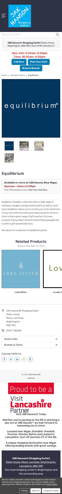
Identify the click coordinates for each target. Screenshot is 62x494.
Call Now (19, 61)
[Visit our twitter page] (10, 359)
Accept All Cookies (51, 490)
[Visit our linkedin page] (17, 359)
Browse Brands (31, 68)
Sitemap (31, 378)
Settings (24, 490)
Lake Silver (21, 292)
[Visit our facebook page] (4, 359)
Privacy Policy (51, 484)
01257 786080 (13, 330)
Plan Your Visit (38, 61)
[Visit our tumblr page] (30, 359)
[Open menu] (4, 15)
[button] (31, 398)
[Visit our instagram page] (23, 359)
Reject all (35, 490)
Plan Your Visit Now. (38, 190)
